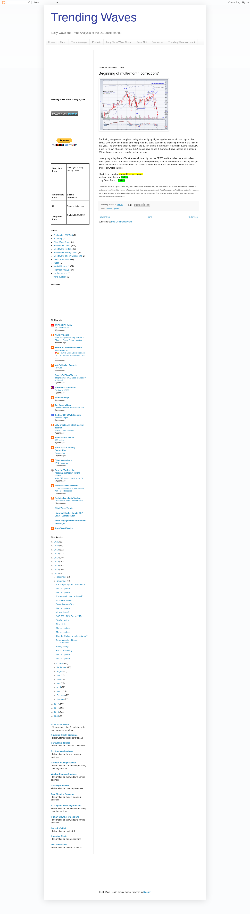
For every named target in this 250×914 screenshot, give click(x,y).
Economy (58, 238)
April (58, 687)
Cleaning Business (60, 785)
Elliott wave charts (63, 460)
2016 (56, 562)
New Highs (61, 624)
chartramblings (62, 397)
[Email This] (135, 204)
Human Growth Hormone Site (65, 817)
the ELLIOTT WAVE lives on (68, 415)
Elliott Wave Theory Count (66, 252)
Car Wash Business (60, 743)
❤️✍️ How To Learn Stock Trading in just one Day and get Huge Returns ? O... (70, 355)
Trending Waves (94, 17)
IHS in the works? (64, 600)
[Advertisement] (138, 55)
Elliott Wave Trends (64, 508)
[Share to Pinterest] (148, 204)
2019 (56, 550)
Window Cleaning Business (64, 774)
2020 (56, 546)
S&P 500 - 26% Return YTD (69, 616)
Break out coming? (64, 650)
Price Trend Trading (64, 528)
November (61, 581)
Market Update (112, 209)
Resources (157, 42)
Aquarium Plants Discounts (64, 735)
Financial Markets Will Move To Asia (69, 408)
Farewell (58, 368)
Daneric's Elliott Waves (66, 375)
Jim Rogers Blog (63, 405)
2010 (56, 712)
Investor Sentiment (62, 259)
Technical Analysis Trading (67, 498)
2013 (56, 573)
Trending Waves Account (181, 42)
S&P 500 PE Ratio (63, 325)
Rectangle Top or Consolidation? (71, 584)
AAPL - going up (61, 463)
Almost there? (62, 612)
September (61, 667)
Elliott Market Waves (64, 437)
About (63, 42)
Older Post (193, 217)
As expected (60, 453)
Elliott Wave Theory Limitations (68, 256)
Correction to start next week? (70, 596)
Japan (56, 263)
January (60, 699)
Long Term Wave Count (118, 42)
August (59, 671)
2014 (56, 569)
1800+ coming (62, 620)
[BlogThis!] (138, 204)
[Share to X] (142, 204)
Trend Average (79, 42)
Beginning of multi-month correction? (67, 641)
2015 (56, 565)
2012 (56, 704)
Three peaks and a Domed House (69, 501)
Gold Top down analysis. (65, 430)
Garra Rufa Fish (58, 828)
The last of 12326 (62, 390)
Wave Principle (62, 335)
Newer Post (104, 217)
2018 (56, 554)
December (61, 577)
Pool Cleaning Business (62, 794)
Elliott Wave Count (62, 245)
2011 (56, 708)
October (60, 663)
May (58, 683)
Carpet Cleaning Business (63, 763)
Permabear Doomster (65, 387)
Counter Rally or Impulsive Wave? (72, 636)
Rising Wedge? (63, 646)
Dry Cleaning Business (62, 751)
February (60, 695)
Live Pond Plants (59, 844)
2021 (56, 542)
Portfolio (96, 42)
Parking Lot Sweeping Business (66, 805)
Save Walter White (60, 724)
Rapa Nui (142, 42)
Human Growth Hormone (67, 486)
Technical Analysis (62, 270)
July (58, 675)
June (59, 679)
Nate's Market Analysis (66, 365)
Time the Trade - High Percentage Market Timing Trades (67, 473)
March (59, 691)
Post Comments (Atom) (121, 222)
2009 (56, 716)
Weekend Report (62, 418)
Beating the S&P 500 (63, 235)
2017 (56, 558)
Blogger (147, 892)
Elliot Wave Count (62, 242)
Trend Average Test (65, 604)
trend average (60, 277)
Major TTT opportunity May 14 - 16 (69, 478)
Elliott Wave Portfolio (63, 249)
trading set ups (60, 273)
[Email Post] (130, 205)
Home (51, 42)
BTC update (59, 440)
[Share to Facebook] (145, 204)
